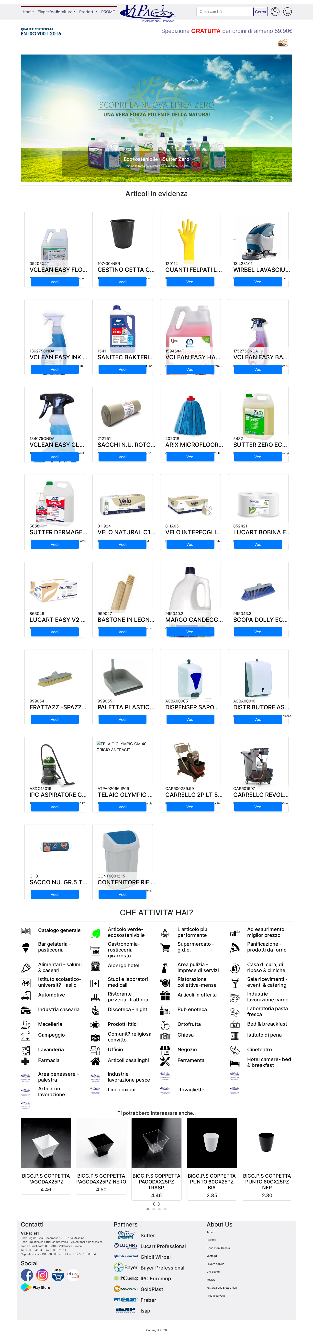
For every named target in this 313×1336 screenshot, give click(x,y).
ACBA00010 (244, 701)
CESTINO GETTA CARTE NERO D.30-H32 (154, 269)
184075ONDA (42, 438)
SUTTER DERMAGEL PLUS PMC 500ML (84, 532)
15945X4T (174, 351)
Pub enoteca (192, 1009)
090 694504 (34, 1250)
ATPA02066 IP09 (113, 788)
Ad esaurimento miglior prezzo (265, 932)
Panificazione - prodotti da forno (267, 947)
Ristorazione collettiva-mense (197, 982)
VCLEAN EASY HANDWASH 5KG (210, 357)
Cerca (260, 11)
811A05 (172, 526)
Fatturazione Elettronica (222, 1287)
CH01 (35, 876)
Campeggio (51, 1035)
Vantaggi (212, 1256)
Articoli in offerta (197, 995)
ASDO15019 (40, 788)
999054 (37, 701)
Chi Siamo (213, 1271)
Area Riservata (216, 1295)
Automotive (51, 995)
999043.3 (242, 613)
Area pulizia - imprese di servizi (198, 967)
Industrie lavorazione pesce (129, 1077)
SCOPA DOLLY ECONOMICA (272, 619)
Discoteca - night (127, 1009)
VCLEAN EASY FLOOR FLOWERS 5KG (81, 269)
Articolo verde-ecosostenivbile (126, 932)
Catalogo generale (59, 930)
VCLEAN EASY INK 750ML (66, 357)
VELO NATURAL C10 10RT (134, 532)
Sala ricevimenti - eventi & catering (267, 982)
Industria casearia (58, 1009)
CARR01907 (244, 788)
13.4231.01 (242, 263)
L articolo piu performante (192, 932)
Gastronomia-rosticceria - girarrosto (124, 950)
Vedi (55, 281)
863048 (37, 613)
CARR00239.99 (179, 788)
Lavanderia (51, 1049)
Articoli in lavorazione (51, 1091)
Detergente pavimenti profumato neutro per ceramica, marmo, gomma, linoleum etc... (84, 278)
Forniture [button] (64, 11)
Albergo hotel (123, 965)
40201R (172, 438)
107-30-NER (109, 263)
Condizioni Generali (219, 1248)
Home (29, 11)
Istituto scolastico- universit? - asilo (59, 982)
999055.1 (106, 701)
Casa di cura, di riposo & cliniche (266, 967)
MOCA (211, 1279)
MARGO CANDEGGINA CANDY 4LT (214, 619)
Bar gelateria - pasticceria (54, 947)
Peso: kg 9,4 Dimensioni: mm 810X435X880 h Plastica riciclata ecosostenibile (215, 803)
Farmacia (48, 1060)
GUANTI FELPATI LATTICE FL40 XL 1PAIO (222, 269)
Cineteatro (259, 1049)
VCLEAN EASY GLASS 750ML (71, 444)
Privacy (211, 1240)
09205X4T (39, 263)
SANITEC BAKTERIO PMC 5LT (139, 357)
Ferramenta (191, 1060)
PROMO (108, 11)
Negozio (187, 1049)
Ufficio (115, 1049)
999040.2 (174, 613)
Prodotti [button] (86, 11)
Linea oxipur (122, 1090)
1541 (102, 351)
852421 (240, 526)
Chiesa (186, 1035)
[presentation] (154, 1203)
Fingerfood (46, 11)
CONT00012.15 (111, 876)
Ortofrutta (189, 1024)
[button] (41, 118)
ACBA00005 (176, 701)
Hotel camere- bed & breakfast (269, 1062)
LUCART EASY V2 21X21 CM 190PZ (79, 619)
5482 (238, 438)
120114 (171, 263)
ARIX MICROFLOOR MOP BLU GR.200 (217, 444)
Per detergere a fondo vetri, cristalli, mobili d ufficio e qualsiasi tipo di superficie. (81, 453)
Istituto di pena (264, 1035)
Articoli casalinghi (128, 1060)
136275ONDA (42, 351)
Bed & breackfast (267, 1024)
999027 (105, 613)
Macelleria (50, 1024)
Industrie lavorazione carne (268, 997)
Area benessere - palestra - (58, 1077)
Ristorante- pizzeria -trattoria (128, 997)
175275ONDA (245, 351)
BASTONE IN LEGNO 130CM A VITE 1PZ (152, 619)
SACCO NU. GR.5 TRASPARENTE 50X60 (85, 882)
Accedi (211, 1232)
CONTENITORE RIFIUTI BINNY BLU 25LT (153, 882)
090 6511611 (58, 1250)
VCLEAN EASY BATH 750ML (272, 357)
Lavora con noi (216, 1264)
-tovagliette (191, 1090)
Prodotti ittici (123, 1024)
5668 (34, 526)
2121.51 (104, 438)
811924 (104, 526)
